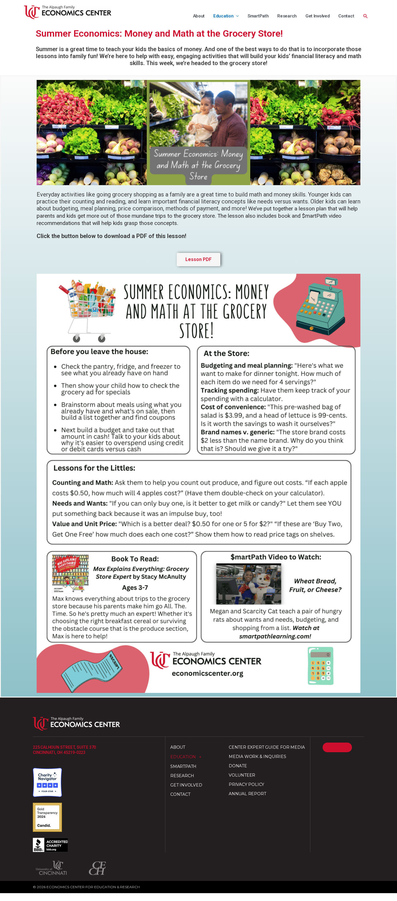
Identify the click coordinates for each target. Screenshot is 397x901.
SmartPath (258, 16)
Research (287, 16)
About (199, 16)
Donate (238, 765)
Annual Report (247, 793)
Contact (346, 16)
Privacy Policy (246, 784)
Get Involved (317, 16)
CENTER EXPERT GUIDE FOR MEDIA (267, 747)
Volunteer (242, 775)
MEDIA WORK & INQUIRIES (257, 756)
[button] (366, 16)
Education (223, 16)
